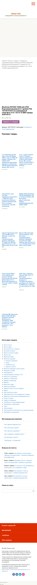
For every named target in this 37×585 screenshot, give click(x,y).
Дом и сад (7, 355)
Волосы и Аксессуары (11, 353)
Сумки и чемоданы (10, 400)
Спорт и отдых (8, 398)
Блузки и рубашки (11, 361)
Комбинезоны (10, 365)
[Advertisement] (18, 37)
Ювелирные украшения (11, 412)
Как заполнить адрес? (11, 428)
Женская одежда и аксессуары (14, 369)
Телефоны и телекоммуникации (14, 402)
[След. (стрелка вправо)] (2, 584)
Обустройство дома (10, 392)
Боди (7, 363)
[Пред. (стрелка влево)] (1, 584)
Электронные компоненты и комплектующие (18, 410)
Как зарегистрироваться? (12, 424)
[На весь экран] (4, 582)
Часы (5, 406)
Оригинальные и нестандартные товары (17, 394)
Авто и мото (8, 345)
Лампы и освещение (10, 378)
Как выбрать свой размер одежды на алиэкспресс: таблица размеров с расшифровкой (19, 455)
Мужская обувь (9, 384)
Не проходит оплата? (11, 437)
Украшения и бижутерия (11, 404)
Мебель (6, 382)
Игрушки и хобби (9, 370)
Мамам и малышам (10, 380)
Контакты (5, 571)
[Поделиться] (2, 582)
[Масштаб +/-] (6, 582)
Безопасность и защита (12, 349)
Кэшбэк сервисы (8, 525)
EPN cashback (7, 540)
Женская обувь (9, 357)
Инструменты (8, 372)
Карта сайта (5, 569)
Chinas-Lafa (15, 14)
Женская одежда (9, 359)
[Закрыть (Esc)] (1, 582)
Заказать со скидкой (10, 122)
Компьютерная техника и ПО (13, 374)
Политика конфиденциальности (20, 569)
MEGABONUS (6, 530)
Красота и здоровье (10, 376)
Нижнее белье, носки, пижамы (14, 388)
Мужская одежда (9, 386)
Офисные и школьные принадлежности (17, 396)
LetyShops (5, 535)
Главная (4, 61)
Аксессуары (8, 347)
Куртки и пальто (11, 367)
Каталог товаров (13, 61)
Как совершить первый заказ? (14, 434)
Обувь (6, 390)
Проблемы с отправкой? (12, 440)
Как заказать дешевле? (12, 431)
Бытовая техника (9, 351)
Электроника (8, 408)
